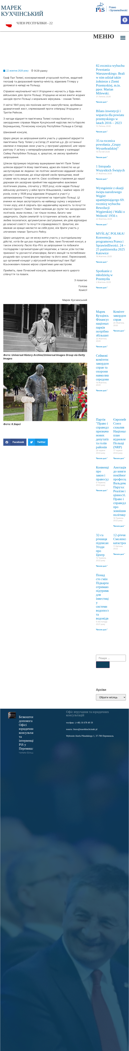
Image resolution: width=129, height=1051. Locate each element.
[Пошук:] (111, 658)
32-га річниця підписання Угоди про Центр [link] (104, 545)
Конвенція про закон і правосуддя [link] (104, 473)
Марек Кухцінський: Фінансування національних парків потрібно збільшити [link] (106, 323)
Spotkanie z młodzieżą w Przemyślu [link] (104, 275)
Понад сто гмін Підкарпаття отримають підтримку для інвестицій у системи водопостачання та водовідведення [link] (107, 596)
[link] (125, 20)
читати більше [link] (27, 752)
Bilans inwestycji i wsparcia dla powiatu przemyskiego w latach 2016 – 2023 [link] (110, 117)
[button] (123, 37)
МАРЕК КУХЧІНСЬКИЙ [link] (22, 10)
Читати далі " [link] (102, 102)
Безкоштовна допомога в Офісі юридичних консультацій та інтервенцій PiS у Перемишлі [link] (28, 732)
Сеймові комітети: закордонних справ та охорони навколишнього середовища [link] (107, 367)
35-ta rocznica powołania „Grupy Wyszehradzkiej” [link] (108, 144)
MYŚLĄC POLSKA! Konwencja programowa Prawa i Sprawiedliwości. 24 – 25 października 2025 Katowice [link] (111, 243)
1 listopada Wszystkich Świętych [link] (110, 168)
